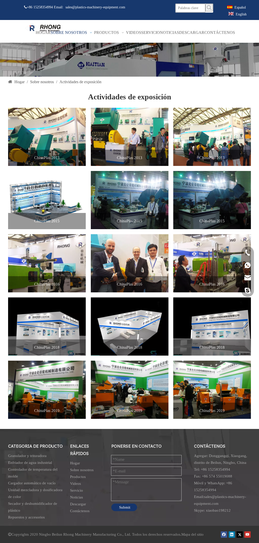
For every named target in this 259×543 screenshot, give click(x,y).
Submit (124, 507)
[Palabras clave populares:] (209, 7)
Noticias (76, 497)
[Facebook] (224, 534)
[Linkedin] (232, 534)
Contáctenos (80, 511)
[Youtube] (247, 534)
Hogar (75, 463)
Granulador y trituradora (27, 456)
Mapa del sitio (192, 534)
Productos (78, 477)
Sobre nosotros (82, 470)
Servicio (76, 490)
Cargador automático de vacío (32, 483)
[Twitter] (239, 534)
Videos (75, 484)
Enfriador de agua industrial (30, 463)
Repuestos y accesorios (26, 517)
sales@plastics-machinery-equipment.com (95, 7)
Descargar (78, 504)
